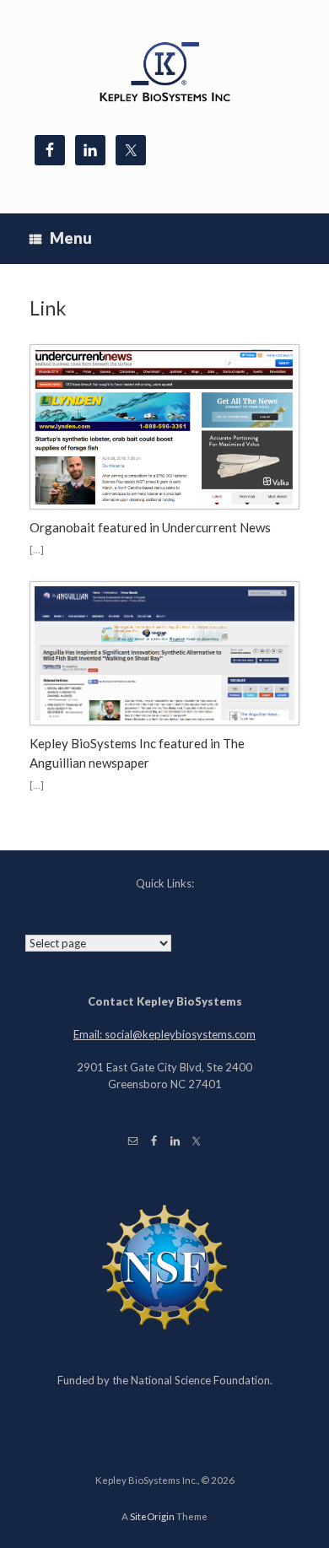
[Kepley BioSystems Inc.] (164, 74)
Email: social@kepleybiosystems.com (164, 1034)
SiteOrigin (152, 1516)
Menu (71, 238)
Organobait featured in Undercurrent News (150, 527)
